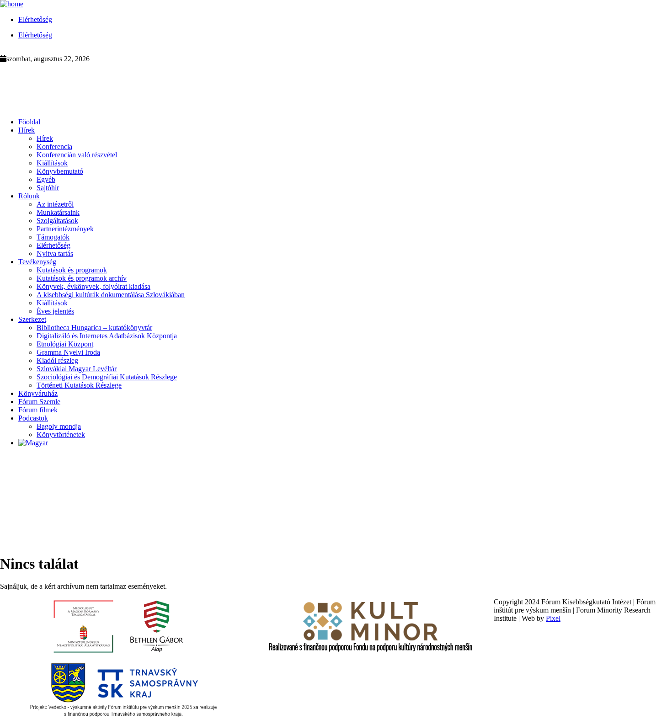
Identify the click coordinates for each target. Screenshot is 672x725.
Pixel (553, 618)
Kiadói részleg (57, 360)
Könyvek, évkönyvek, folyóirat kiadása (93, 286)
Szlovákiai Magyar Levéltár (77, 369)
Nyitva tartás (55, 253)
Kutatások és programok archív (82, 278)
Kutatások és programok (72, 270)
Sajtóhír (48, 188)
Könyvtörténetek (61, 434)
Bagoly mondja (59, 426)
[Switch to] (33, 443)
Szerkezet (32, 319)
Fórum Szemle (39, 401)
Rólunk (29, 196)
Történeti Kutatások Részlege (79, 385)
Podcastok (33, 418)
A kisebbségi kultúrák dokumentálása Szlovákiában (111, 295)
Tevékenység (37, 262)
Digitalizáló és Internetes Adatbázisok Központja (107, 336)
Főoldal (29, 122)
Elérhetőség (35, 19)
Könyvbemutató (60, 171)
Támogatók (53, 237)
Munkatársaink (58, 212)
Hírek (26, 130)
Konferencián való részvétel (77, 155)
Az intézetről (55, 204)
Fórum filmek (38, 410)
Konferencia (54, 146)
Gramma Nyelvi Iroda (68, 352)
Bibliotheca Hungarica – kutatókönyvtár (94, 327)
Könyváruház (38, 393)
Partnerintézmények (65, 229)
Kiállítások (52, 163)
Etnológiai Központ (65, 344)
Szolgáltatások (57, 220)
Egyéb (46, 179)
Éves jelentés (55, 311)
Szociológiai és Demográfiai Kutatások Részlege (107, 377)
